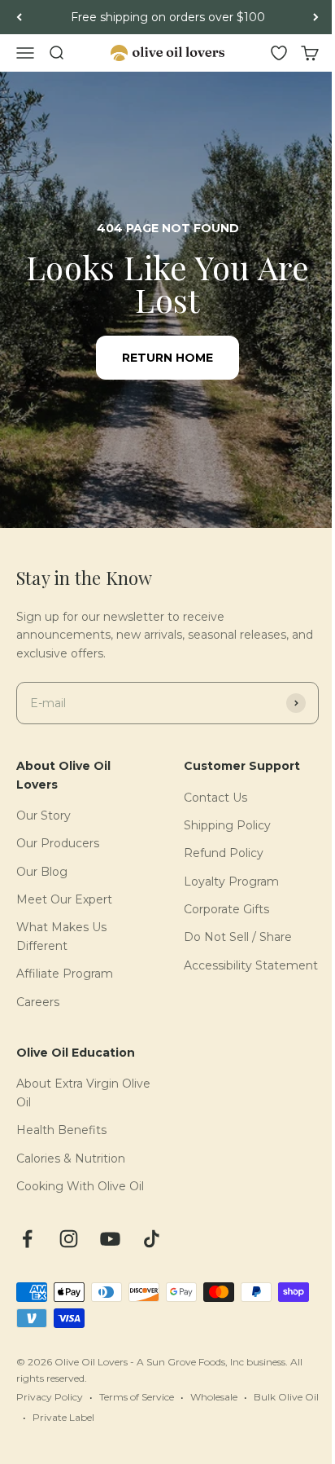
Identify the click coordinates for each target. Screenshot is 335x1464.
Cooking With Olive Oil (80, 1186)
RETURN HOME (167, 357)
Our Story (43, 815)
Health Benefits (61, 1130)
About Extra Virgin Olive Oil (83, 1092)
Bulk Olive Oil (286, 1397)
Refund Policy (223, 853)
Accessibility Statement (251, 965)
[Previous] (19, 17)
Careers (37, 1002)
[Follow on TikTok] (152, 1239)
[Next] (316, 17)
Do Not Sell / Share (238, 937)
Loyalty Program (231, 881)
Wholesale (213, 1397)
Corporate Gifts (226, 909)
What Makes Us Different (61, 936)
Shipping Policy (227, 825)
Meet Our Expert (64, 899)
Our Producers (57, 843)
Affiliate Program (64, 973)
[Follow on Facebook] (27, 1239)
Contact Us (215, 797)
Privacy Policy (49, 1397)
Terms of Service (136, 1397)
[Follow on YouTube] (110, 1239)
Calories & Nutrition (70, 1158)
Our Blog (41, 871)
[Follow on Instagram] (69, 1239)
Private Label (63, 1417)
